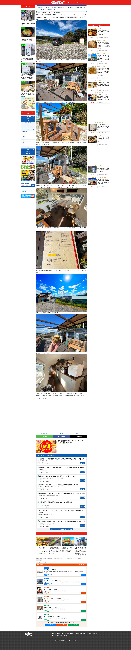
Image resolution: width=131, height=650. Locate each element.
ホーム (54, 633)
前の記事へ (45, 433)
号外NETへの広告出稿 (76, 633)
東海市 (23, 138)
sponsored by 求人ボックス (51, 455)
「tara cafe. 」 (39, 398)
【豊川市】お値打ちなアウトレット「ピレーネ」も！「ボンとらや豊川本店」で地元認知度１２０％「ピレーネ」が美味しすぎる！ (103, 58)
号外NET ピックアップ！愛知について (61, 635)
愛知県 (58, 12)
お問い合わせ (85, 633)
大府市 (23, 140)
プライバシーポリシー (95, 633)
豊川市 (23, 142)
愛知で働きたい (41, 455)
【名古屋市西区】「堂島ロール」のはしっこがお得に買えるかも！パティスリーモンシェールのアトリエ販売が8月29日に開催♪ (103, 45)
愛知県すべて (24, 131)
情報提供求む (66, 633)
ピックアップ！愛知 (73, 2)
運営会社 (60, 633)
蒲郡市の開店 (39, 560)
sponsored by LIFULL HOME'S (78, 564)
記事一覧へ (61, 433)
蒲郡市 (38, 562)
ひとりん (44, 562)
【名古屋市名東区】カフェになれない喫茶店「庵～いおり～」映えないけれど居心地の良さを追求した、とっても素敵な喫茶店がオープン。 (27, 58)
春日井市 (23, 136)
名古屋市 (23, 133)
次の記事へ (78, 433)
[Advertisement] (99, 14)
